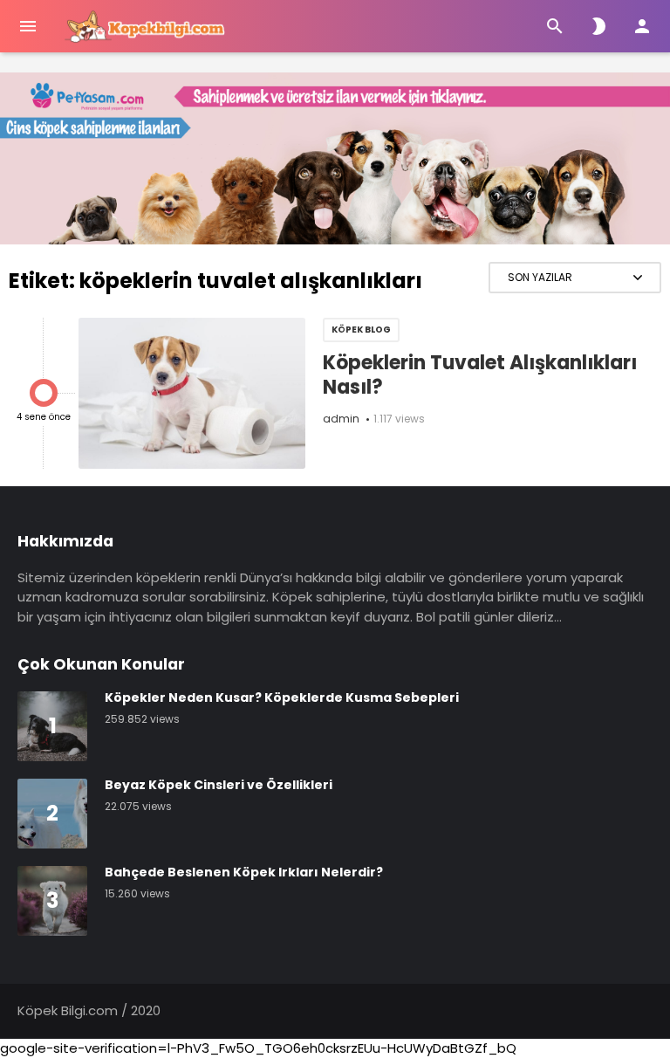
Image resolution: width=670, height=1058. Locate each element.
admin (341, 418)
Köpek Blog (361, 329)
